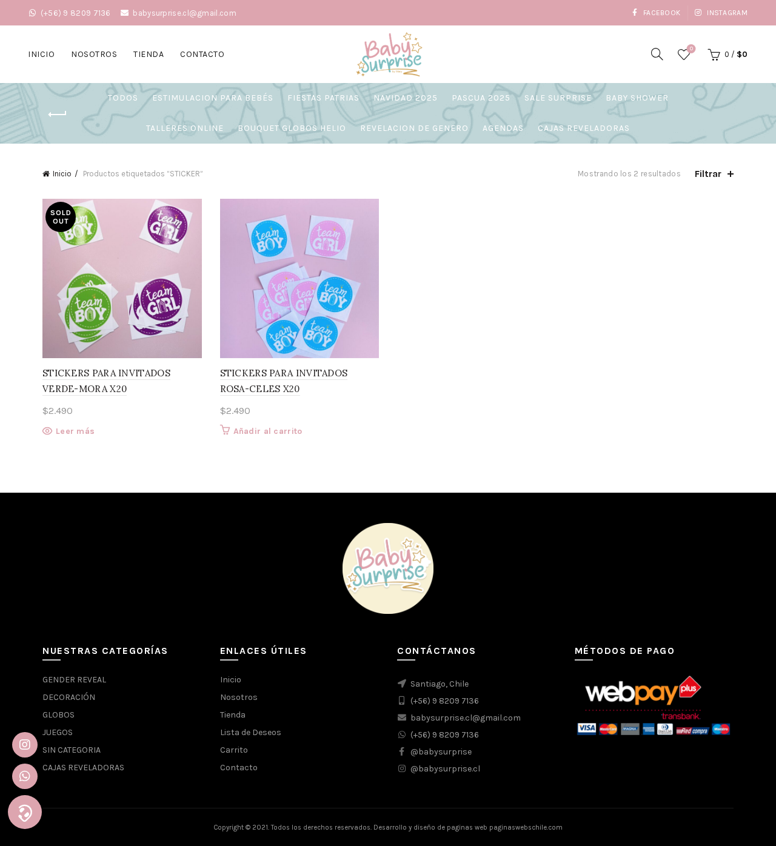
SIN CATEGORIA (71, 750)
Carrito (234, 750)
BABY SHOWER (637, 98)
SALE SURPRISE (558, 98)
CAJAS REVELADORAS (584, 128)
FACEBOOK (660, 12)
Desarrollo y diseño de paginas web (430, 827)
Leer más (75, 431)
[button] (25, 812)
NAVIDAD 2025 (405, 98)
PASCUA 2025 (481, 98)
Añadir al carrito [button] (268, 431)
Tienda (148, 54)
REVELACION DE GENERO (414, 128)
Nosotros (94, 54)
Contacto (202, 54)
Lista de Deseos (250, 732)
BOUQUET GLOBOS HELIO (292, 128)
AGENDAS (503, 128)
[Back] (57, 114)
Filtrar (708, 173)
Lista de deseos (691, 48)
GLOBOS (58, 715)
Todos (123, 98)
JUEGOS (57, 732)
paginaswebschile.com (526, 827)
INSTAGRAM (726, 12)
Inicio (41, 54)
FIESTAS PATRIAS (323, 98)
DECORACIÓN (68, 697)
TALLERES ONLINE (185, 128)
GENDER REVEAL (74, 679)
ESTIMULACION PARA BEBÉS (212, 98)
